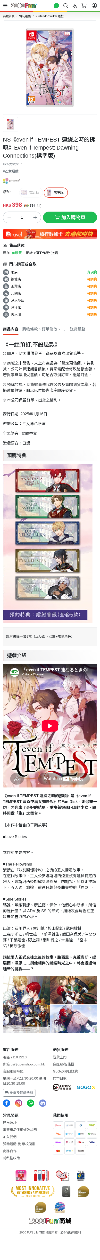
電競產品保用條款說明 (20, 1130)
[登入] (94, 5)
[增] (35, 217)
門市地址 (10, 1123)
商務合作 (10, 1151)
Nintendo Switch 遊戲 (49, 16)
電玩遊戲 (25, 16)
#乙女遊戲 (10, 171)
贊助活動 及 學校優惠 (19, 1144)
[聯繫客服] (56, 5)
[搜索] (65, 5)
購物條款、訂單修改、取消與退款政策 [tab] (44, 329)
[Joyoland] (11, 180)
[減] (9, 217)
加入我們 (10, 1137)
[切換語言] (74, 5)
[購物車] (84, 5)
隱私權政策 (11, 1158)
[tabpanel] (50, 686)
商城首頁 (9, 16)
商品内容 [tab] (10, 329)
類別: (7, 192)
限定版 (34, 192)
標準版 (58, 192)
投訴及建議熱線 (20, 1093)
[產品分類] (6, 5)
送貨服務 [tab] (77, 329)
